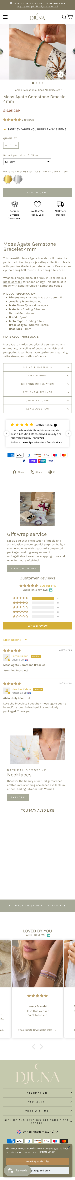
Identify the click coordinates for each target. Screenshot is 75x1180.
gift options (37, 375)
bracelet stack (12, 282)
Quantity (10, 138)
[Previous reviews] (6, 433)
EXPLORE (18, 797)
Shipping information (37, 383)
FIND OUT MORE (24, 568)
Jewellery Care (37, 400)
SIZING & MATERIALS (37, 367)
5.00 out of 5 (47, 585)
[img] (12, 650)
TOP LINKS (36, 1102)
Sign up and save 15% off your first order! (36, 1121)
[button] (12, 119)
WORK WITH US (36, 1111)
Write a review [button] (38, 625)
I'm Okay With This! (37, 1161)
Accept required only (37, 1170)
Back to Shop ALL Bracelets (40, 905)
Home (16, 89)
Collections (29, 89)
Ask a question (37, 408)
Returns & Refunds (37, 392)
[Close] (69, 1147)
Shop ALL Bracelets (49, 89)
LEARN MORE (47, 1152)
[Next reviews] (68, 433)
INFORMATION (37, 1093)
